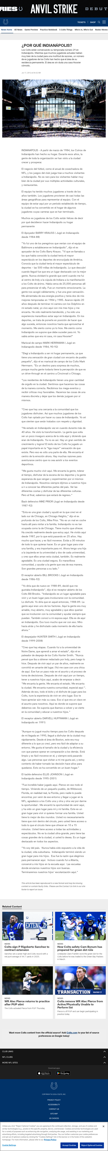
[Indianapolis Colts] (54, 1086)
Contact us (54, 1109)
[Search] (99, 22)
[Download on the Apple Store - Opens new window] (44, 1073)
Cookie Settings (9, 1145)
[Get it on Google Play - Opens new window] (63, 1074)
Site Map (54, 1114)
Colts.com (72, 1032)
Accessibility (54, 1104)
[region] (54, 1136)
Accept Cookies (69, 1145)
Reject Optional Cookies (91, 1145)
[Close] (103, 1126)
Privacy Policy (54, 1100)
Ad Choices (54, 1118)
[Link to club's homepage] (5, 21)
